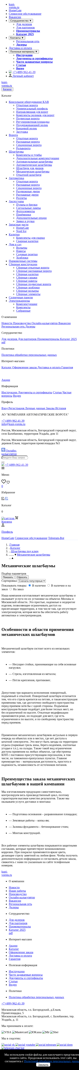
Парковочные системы (23, 261)
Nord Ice (21, 231)
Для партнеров (25, 27)
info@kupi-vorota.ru (13, 424)
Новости (7, 323)
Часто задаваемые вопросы (34, 61)
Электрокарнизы (19, 300)
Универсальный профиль (32, 108)
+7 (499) (23, 72)
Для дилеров (24, 24)
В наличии (39, 585)
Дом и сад (15, 244)
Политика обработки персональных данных (29, 354)
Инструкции (24, 55)
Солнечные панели (21, 297)
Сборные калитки (27, 274)
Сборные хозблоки (28, 287)
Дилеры (21, 44)
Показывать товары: (14, 585)
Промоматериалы (28, 30)
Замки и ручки (25, 221)
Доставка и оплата (20, 48)
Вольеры (21, 247)
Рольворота (23, 148)
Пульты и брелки (26, 204)
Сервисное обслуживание (25, 13)
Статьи (21, 65)
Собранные (23, 310)
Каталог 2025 (25, 34)
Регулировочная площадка (32, 121)
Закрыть (43, 1064)
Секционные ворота (29, 145)
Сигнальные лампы (28, 208)
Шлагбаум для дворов (30, 168)
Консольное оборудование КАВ (29, 101)
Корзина (6, 521)
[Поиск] (2, 462)
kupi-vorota (14, 6)
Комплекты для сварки (30, 237)
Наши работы (17, 890)
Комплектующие (26, 304)
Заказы (50, 408)
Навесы (21, 251)
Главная (14, 544)
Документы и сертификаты (34, 58)
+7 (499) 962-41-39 (12, 1003)
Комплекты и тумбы (29, 154)
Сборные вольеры (27, 290)
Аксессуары (16, 201)
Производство (22, 323)
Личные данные (35, 408)
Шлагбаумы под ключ (24, 551)
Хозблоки (22, 257)
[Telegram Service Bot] (10, 72)
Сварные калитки (27, 241)
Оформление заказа (24, 367)
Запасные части (18, 224)
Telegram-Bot (56, 538)
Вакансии (15, 17)
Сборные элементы (28, 294)
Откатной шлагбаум (28, 174)
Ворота (13, 135)
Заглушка (22, 131)
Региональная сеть (27, 41)
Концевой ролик (26, 128)
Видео (20, 68)
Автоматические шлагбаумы (34, 164)
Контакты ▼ (17, 37)
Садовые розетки (27, 254)
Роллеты (21, 198)
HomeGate (15, 10)
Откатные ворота (27, 105)
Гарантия (67, 367)
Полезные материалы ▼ (23, 51)
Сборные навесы (26, 280)
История (60, 408)
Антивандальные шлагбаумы (34, 161)
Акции (5, 379)
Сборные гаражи (26, 277)
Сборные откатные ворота (32, 267)
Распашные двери (27, 194)
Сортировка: (9, 580)
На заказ (18, 589)
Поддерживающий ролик (32, 125)
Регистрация (16, 408)
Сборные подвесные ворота (33, 284)
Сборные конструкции (23, 264)
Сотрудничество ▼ (21, 20)
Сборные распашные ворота (34, 270)
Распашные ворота (28, 141)
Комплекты (23, 307)
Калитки (14, 234)
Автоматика (16, 178)
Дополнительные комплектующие (37, 158)
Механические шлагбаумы (32, 171)
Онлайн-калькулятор (45, 323)
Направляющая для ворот (32, 111)
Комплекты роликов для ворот (35, 115)
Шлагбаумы (16, 151)
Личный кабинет (23, 76)
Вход (4, 408)
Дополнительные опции (31, 217)
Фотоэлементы (25, 211)
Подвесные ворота (28, 118)
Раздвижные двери (28, 191)
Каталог (7, 89)
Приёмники (23, 214)
